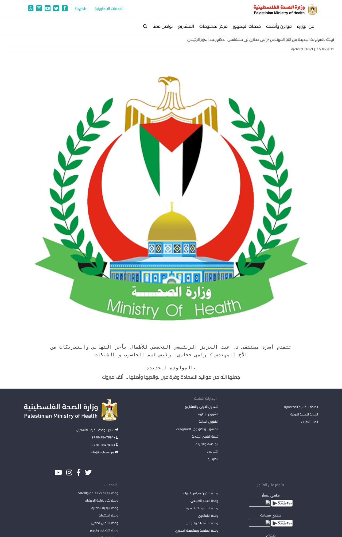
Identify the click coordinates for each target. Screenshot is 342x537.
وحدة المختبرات (108, 515)
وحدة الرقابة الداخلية (104, 508)
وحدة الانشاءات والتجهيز (202, 523)
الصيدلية (213, 459)
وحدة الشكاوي (208, 515)
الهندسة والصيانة (207, 444)
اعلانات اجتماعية (302, 49)
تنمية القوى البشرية (205, 436)
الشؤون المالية (208, 421)
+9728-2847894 (104, 437)
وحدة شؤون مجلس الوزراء (200, 493)
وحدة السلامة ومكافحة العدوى (196, 530)
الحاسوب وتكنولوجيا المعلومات (197, 429)
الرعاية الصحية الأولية (304, 414)
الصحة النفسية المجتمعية (301, 407)
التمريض (212, 451)
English (80, 8)
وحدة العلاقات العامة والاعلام (98, 493)
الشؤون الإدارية (208, 414)
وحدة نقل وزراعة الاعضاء (101, 500)
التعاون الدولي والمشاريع (201, 406)
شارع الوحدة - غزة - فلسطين (95, 430)
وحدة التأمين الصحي (104, 523)
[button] (145, 26)
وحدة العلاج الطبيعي (204, 501)
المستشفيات (309, 422)
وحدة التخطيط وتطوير (104, 530)
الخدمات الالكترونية (109, 8)
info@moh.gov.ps (103, 452)
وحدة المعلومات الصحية (202, 508)
